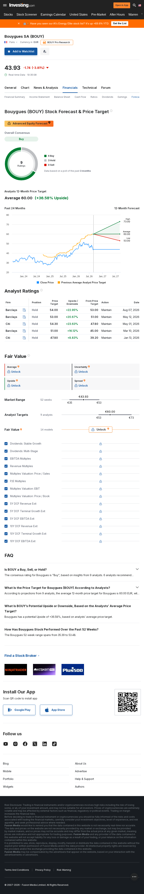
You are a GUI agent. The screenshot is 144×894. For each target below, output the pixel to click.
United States (79, 14)
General (10, 88)
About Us (80, 763)
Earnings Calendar (53, 14)
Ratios (94, 97)
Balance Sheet (62, 97)
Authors (79, 786)
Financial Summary (14, 97)
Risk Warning (64, 869)
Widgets (8, 786)
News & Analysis (46, 88)
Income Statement (39, 97)
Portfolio (8, 778)
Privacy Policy (43, 869)
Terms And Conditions (16, 869)
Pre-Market (98, 14)
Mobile (7, 771)
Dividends (107, 97)
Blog (6, 763)
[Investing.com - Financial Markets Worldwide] (22, 5)
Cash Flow (80, 97)
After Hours (117, 14)
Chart (25, 88)
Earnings (122, 97)
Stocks (8, 14)
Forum (105, 88)
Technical (89, 88)
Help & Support (84, 778)
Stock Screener (26, 14)
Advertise (81, 771)
